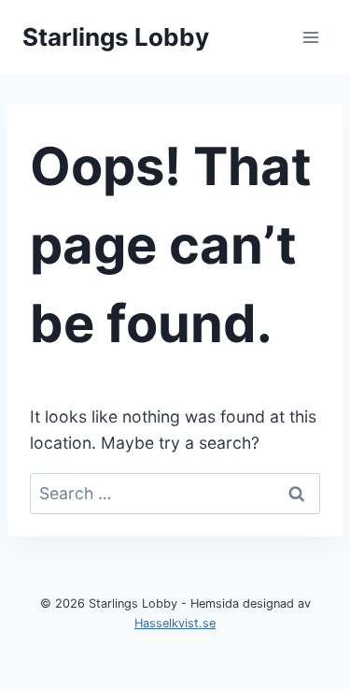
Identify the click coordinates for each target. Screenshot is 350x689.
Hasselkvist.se (175, 623)
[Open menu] (310, 36)
